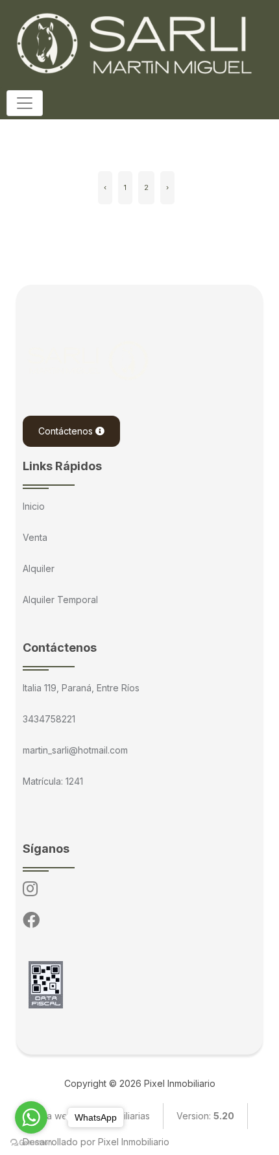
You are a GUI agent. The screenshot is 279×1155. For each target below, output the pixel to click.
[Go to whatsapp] (31, 1117)
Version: (205, 1115)
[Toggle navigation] (24, 103)
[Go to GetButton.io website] (31, 1142)
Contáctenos (66, 430)
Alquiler (39, 568)
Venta (35, 537)
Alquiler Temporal (60, 599)
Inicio (34, 506)
